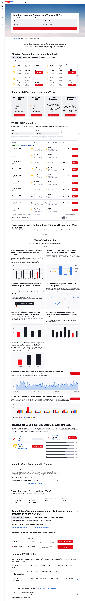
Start (12, 38)
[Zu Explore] (2, 17)
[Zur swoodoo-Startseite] (9, 2)
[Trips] (2, 21)
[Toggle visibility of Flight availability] (57, 278)
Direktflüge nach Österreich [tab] (41, 517)
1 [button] (63, 217)
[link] (19, 115)
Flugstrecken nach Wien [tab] (18, 520)
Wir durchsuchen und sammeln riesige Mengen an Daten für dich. (28, 594)
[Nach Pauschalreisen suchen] (2, 14)
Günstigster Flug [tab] (17, 57)
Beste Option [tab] (26, 57)
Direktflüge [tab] (35, 57)
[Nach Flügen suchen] (2, 6)
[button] (2, 2)
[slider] (79, 134)
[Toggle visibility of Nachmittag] (27, 417)
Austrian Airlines (22, 436)
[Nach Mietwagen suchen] (2, 11)
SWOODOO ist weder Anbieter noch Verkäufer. (23, 592)
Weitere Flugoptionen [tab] (46, 520)
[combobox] (18, 18)
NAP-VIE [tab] (45, 234)
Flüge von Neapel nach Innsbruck (19, 527)
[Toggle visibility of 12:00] (21, 417)
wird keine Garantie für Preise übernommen (47, 588)
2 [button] (66, 217)
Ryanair (20, 444)
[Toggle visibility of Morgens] (15, 417)
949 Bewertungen (22, 440)
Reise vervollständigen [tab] (32, 520)
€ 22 (57, 15)
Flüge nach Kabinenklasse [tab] (57, 517)
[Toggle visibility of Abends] (33, 417)
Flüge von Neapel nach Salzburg (41, 527)
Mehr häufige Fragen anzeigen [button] (35, 483)
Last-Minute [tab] (43, 57)
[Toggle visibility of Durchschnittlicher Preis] (68, 278)
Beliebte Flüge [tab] (28, 517)
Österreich (16, 38)
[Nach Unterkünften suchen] (2, 9)
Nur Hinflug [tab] (52, 57)
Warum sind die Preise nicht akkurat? (21, 597)
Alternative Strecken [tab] (18, 517)
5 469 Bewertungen (23, 448)
